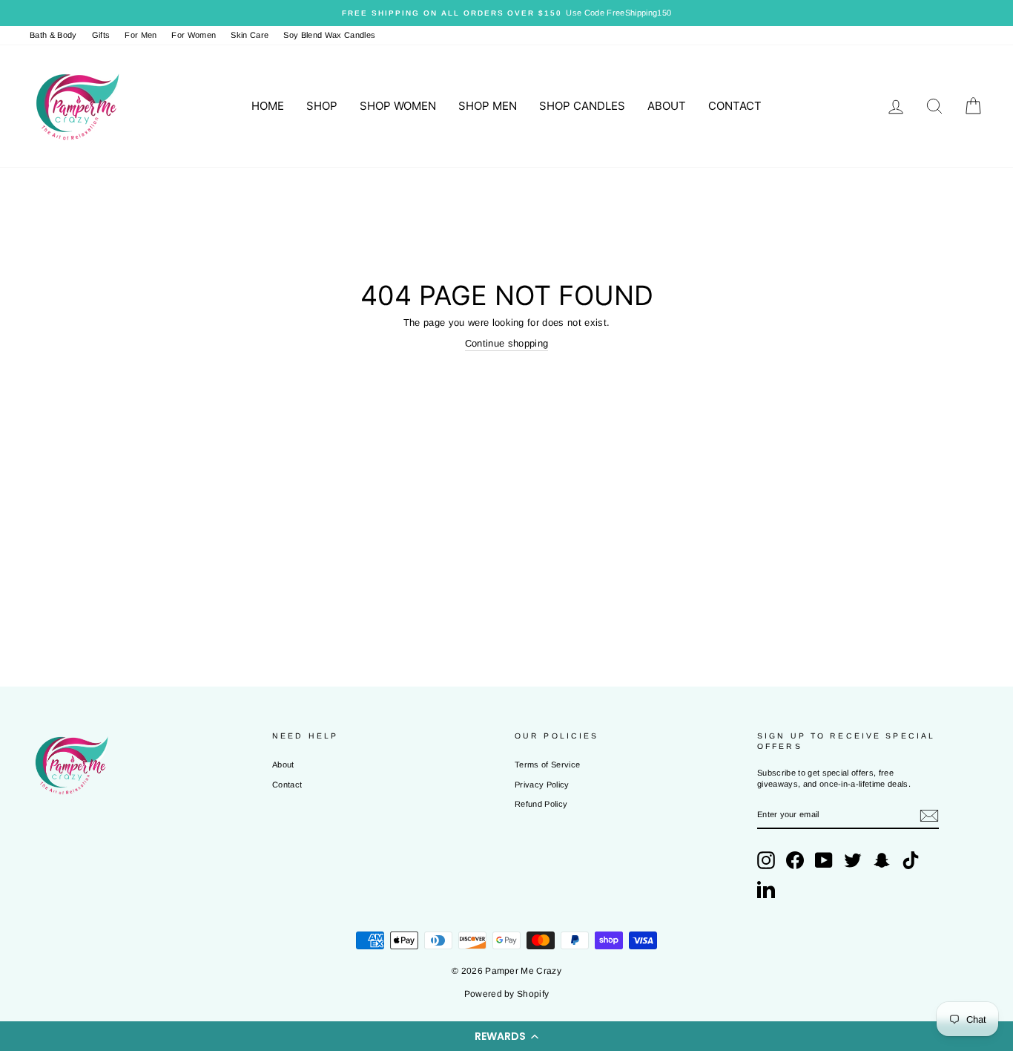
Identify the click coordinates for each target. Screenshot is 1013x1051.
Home (267, 106)
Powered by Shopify (507, 994)
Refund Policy (541, 803)
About (666, 106)
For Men (140, 34)
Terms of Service (547, 764)
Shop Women (398, 106)
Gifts (101, 34)
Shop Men (487, 106)
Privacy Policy (542, 784)
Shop (321, 106)
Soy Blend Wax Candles (329, 34)
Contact (735, 106)
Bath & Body (53, 34)
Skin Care (249, 34)
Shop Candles (582, 106)
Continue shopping (507, 343)
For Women (193, 34)
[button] (506, 1036)
